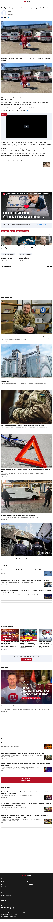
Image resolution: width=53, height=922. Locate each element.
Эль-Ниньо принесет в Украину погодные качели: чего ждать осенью (19, 743)
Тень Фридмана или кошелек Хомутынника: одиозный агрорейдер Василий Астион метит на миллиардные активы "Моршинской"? (26, 804)
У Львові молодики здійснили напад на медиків (15, 160)
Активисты (3, 900)
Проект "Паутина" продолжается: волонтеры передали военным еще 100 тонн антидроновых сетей (27, 644)
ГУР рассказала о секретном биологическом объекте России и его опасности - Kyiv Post (24, 336)
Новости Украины (9, 5)
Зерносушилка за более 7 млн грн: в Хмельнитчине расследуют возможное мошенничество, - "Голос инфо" (26, 380)
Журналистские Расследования (8, 898)
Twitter (47, 224)
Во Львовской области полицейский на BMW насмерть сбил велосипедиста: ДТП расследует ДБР (25, 470)
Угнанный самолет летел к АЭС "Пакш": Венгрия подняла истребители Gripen (22, 570)
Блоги (27, 881)
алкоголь (12, 231)
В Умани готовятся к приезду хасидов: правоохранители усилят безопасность (22, 558)
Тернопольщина (19, 231)
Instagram (5, 226)
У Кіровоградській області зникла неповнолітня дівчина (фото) (26, 258)
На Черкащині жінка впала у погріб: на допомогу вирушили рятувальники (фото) (8, 259)
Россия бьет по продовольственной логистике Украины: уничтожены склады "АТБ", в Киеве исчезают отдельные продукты (26, 591)
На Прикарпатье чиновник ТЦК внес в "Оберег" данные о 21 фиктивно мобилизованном (25, 580)
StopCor (9, 11)
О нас (2, 893)
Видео (27, 879)
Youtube (44, 224)
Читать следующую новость (25, 254)
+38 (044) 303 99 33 (26, 780)
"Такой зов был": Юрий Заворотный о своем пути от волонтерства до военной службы (24, 706)
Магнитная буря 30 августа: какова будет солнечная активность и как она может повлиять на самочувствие (26, 764)
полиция (26, 231)
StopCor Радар (4, 887)
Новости (3, 881)
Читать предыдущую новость (8, 254)
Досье (2, 884)
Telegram (36, 224)
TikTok (9, 226)
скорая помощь (5, 231)
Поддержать (28, 659)
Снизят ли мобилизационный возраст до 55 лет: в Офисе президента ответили (22, 425)
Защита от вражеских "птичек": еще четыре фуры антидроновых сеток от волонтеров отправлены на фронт (10, 645)
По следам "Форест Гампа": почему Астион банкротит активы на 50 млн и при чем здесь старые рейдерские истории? (24, 792)
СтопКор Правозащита (6, 895)
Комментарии (7, 266)
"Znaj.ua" (29, 110)
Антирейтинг (29, 887)
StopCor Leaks (5, 788)
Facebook (40, 224)
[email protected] (13, 916)
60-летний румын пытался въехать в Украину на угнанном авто (18, 515)
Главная (3, 5)
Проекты (3, 879)
